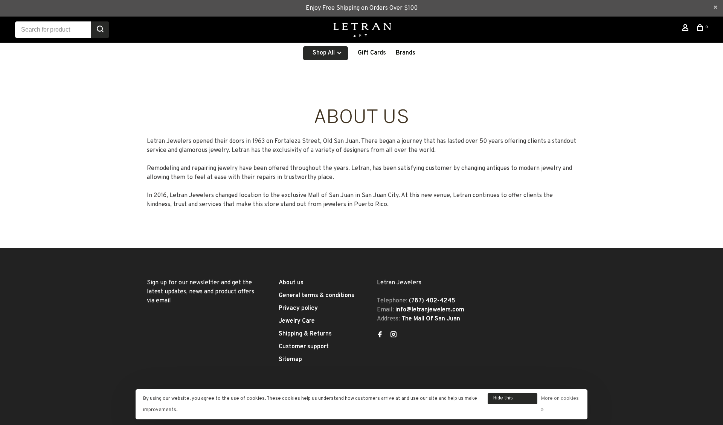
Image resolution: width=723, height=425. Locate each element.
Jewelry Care (297, 321)
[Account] (686, 29)
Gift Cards (372, 53)
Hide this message (503, 399)
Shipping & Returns (305, 334)
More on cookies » (560, 404)
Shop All (324, 53)
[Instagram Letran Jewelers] (393, 335)
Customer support (304, 347)
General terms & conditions (316, 295)
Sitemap (290, 359)
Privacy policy (298, 308)
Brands (405, 53)
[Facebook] (380, 335)
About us (291, 283)
